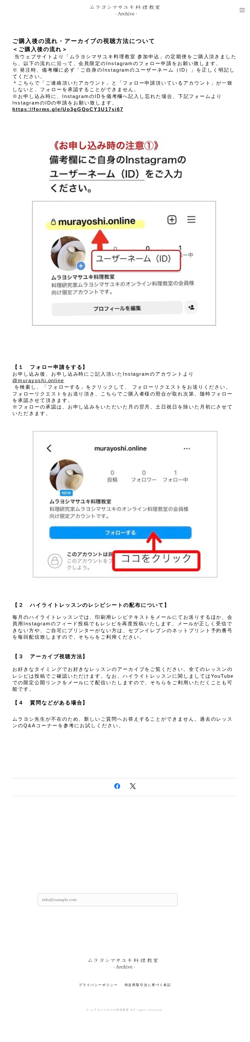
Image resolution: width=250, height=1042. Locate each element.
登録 (196, 899)
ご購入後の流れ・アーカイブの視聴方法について (83, 41)
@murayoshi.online (38, 380)
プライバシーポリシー (98, 985)
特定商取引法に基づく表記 (148, 985)
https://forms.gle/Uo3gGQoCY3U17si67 (67, 109)
